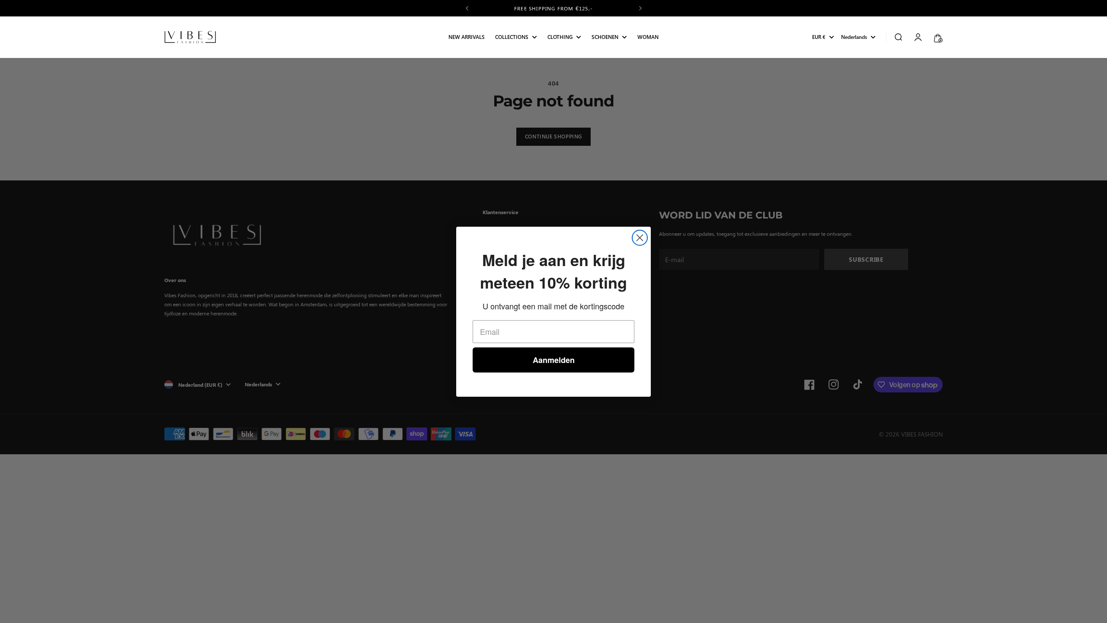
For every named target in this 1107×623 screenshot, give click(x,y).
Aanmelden (554, 360)
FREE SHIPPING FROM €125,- (553, 8)
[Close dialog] (639, 237)
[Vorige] (467, 8)
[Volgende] (640, 8)
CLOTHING (560, 37)
